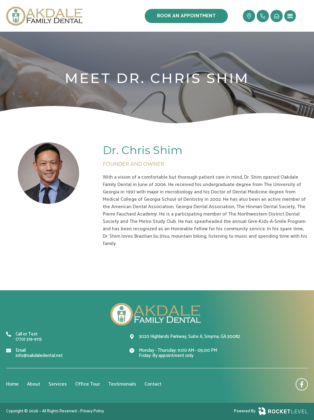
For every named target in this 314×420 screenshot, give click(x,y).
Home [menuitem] (12, 384)
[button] (290, 16)
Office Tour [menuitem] (87, 384)
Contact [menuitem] (152, 384)
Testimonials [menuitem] (122, 384)
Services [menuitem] (57, 384)
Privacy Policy (92, 411)
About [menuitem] (33, 384)
